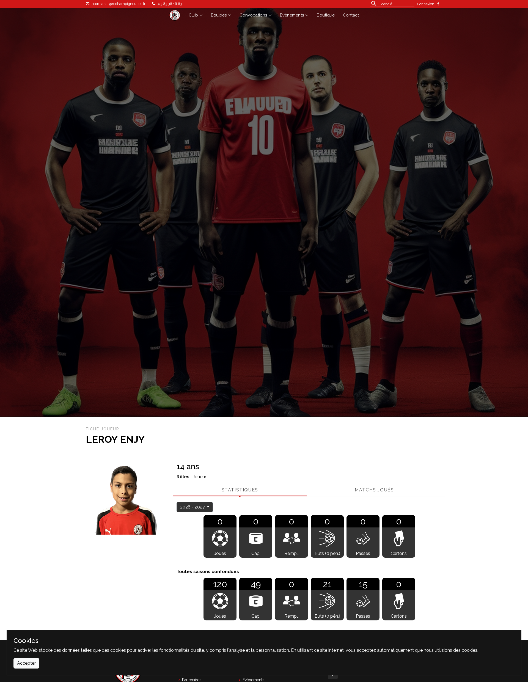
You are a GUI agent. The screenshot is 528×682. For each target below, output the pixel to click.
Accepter (26, 663)
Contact (351, 15)
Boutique (326, 15)
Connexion (425, 4)
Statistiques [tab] (240, 490)
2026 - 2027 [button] (193, 507)
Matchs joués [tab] (374, 490)
